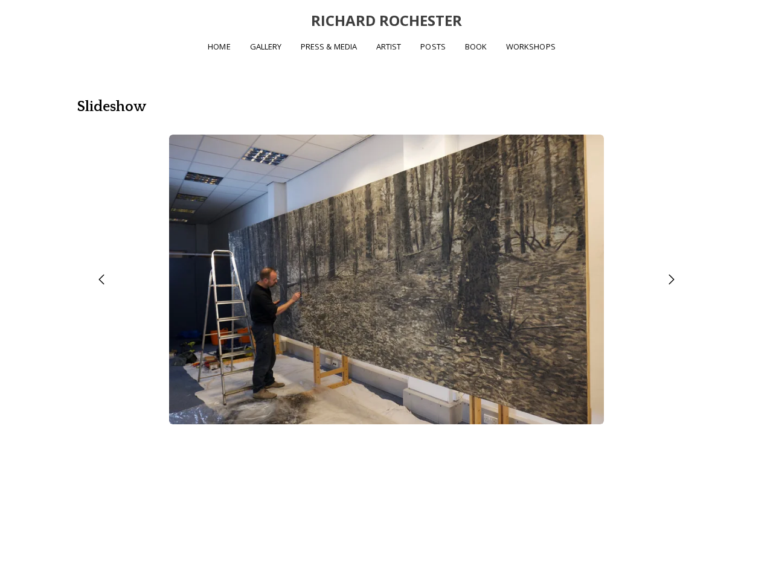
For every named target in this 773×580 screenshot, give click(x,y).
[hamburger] (24, 19)
